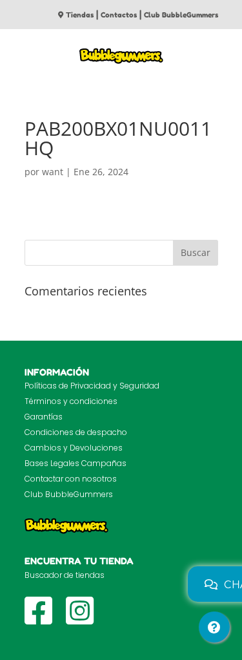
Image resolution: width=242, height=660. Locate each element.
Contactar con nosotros (71, 478)
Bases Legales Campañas (75, 463)
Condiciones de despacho (76, 432)
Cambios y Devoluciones (74, 447)
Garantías (44, 416)
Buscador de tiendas (65, 575)
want (52, 171)
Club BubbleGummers (181, 14)
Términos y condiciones (71, 401)
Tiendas (80, 14)
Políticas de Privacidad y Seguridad (92, 385)
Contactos (119, 14)
